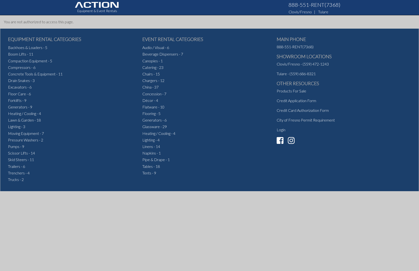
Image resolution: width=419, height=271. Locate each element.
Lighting (14, 126)
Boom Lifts (17, 54)
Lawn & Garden (21, 120)
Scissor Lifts (18, 153)
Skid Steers (17, 159)
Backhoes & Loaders (25, 47)
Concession (151, 93)
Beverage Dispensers (160, 54)
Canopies (150, 60)
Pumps (13, 146)
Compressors (19, 67)
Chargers (149, 80)
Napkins (149, 153)
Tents (146, 173)
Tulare (323, 11)
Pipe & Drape (153, 159)
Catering (149, 67)
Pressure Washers (23, 140)
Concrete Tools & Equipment (32, 74)
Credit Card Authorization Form (303, 110)
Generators (17, 107)
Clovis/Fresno (300, 11)
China (147, 87)
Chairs (147, 74)
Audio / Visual (153, 47)
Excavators (17, 87)
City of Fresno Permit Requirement (306, 120)
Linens (147, 146)
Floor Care (17, 93)
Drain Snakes (19, 80)
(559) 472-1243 (316, 64)
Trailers (14, 166)
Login (281, 129)
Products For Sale (291, 91)
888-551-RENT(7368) (314, 4)
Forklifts (15, 100)
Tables (147, 166)
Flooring (149, 113)
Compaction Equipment (27, 60)
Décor (147, 100)
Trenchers (16, 173)
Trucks (13, 179)
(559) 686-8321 (303, 73)
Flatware (149, 107)
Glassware (151, 126)
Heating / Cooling (22, 113)
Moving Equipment (23, 133)
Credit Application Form (296, 100)
